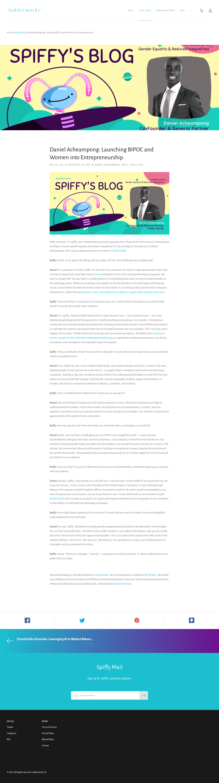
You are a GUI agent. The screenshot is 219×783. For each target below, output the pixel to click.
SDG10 (133, 165)
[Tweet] (82, 620)
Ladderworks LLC (39, 772)
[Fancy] (191, 620)
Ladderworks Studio (165, 10)
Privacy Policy (48, 733)
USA (140, 165)
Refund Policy (48, 739)
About (131, 10)
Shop (182, 10)
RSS (9, 739)
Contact (45, 745)
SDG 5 (125, 165)
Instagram (11, 733)
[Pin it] (137, 620)
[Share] (27, 620)
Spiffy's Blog (145, 10)
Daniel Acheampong (107, 165)
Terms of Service (49, 727)
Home (10, 32)
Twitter (10, 727)
